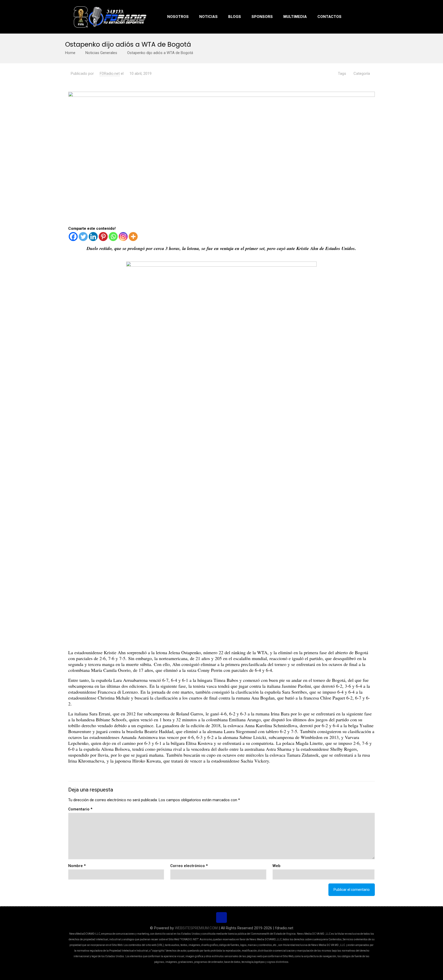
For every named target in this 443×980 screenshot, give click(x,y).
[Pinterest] (103, 236)
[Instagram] (123, 236)
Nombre (77, 865)
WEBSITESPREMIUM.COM (196, 928)
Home (70, 52)
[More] (133, 236)
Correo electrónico (189, 865)
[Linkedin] (93, 236)
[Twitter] (83, 236)
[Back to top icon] (221, 917)
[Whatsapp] (113, 236)
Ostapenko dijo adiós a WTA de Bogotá (160, 52)
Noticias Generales (101, 52)
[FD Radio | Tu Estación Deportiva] (109, 16)
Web (276, 865)
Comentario (80, 809)
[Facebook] (73, 236)
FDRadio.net (110, 73)
